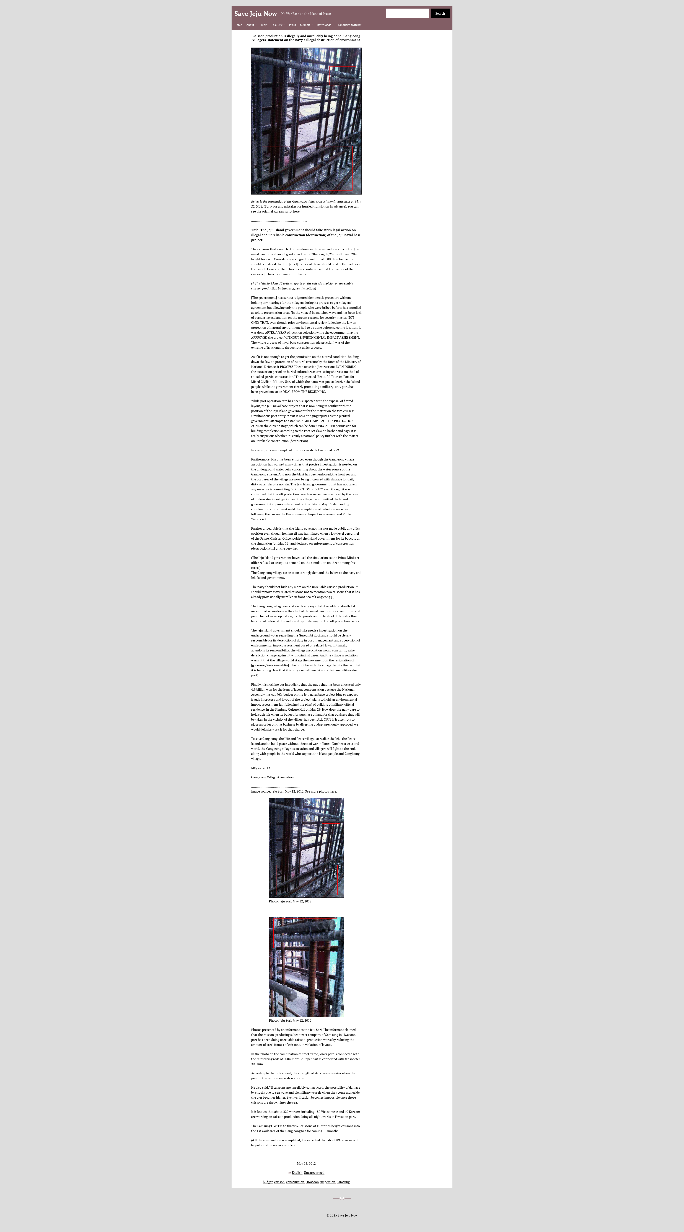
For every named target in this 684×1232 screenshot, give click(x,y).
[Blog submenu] (268, 25)
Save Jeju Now (255, 13)
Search (440, 13)
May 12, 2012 (302, 901)
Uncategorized (314, 1172)
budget (268, 1182)
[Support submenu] (312, 25)
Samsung (343, 1182)
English (297, 1172)
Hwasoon (312, 1182)
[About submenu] (256, 25)
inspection (327, 1182)
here (296, 211)
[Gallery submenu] (284, 25)
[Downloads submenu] (333, 25)
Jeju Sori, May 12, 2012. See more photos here (304, 791)
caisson (279, 1182)
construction (295, 1182)
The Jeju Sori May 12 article (273, 283)
